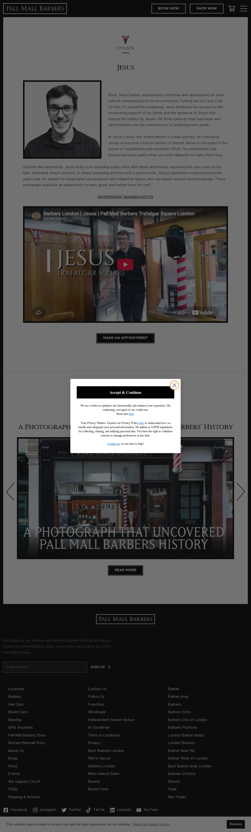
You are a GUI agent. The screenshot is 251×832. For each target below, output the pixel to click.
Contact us (113, 444)
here (131, 414)
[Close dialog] (174, 385)
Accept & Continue (125, 392)
